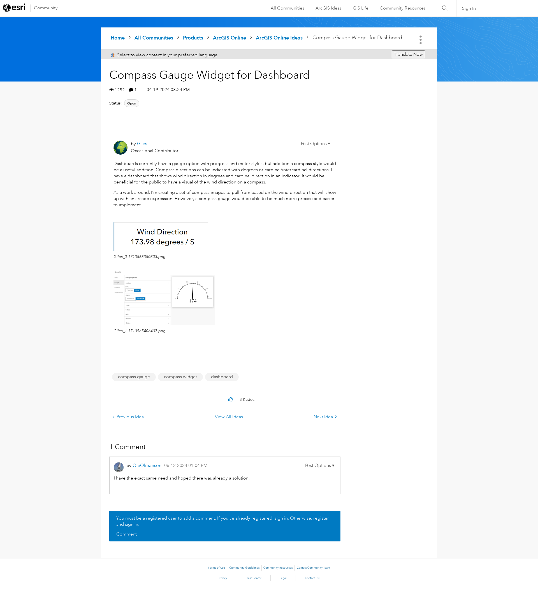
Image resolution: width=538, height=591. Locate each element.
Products (193, 38)
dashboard (222, 377)
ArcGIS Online (229, 38)
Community (46, 8)
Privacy (222, 578)
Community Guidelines (244, 567)
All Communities (287, 8)
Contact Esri (312, 578)
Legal (283, 578)
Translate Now (408, 54)
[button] (315, 144)
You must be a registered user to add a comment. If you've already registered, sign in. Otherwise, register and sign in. (222, 521)
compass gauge (134, 377)
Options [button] (421, 40)
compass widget (180, 377)
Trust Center (253, 578)
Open (131, 103)
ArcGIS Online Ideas (279, 38)
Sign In (469, 8)
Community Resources (403, 8)
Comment (126, 534)
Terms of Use (216, 567)
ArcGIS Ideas (329, 8)
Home (118, 38)
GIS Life (360, 8)
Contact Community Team (313, 567)
